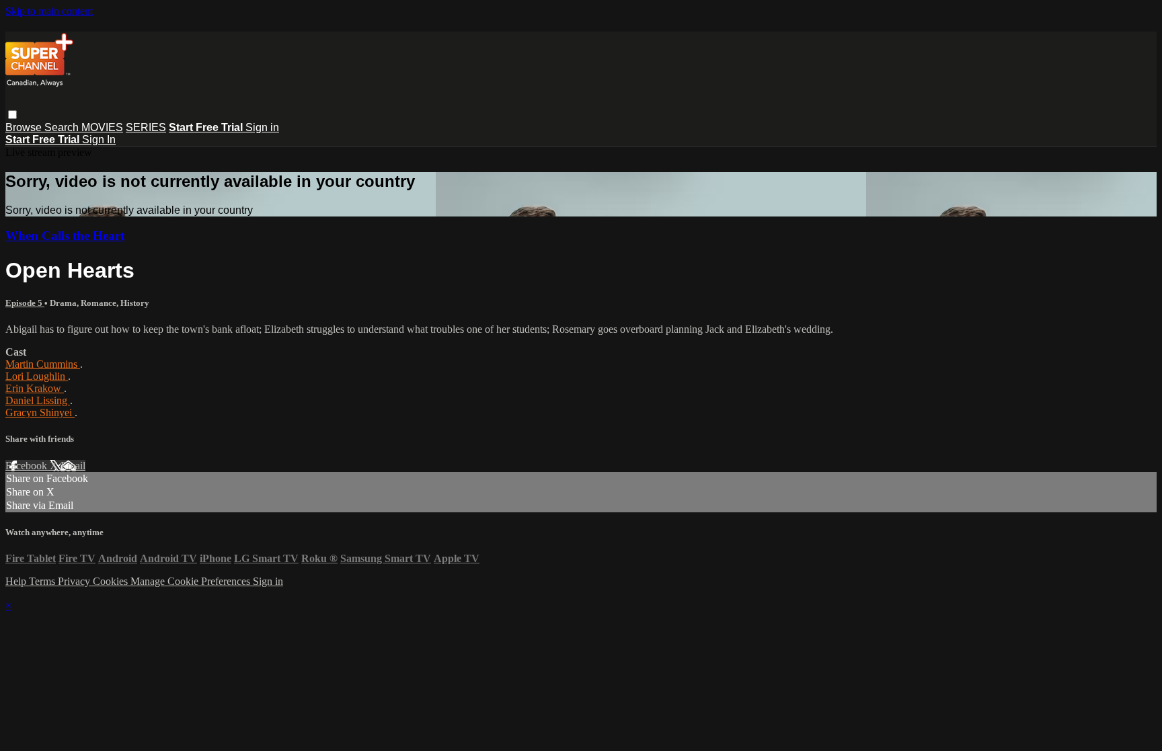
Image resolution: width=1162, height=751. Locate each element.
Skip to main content (49, 11)
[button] (12, 114)
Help (17, 581)
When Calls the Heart (64, 236)
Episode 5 (24, 303)
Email (73, 465)
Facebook (27, 465)
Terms (43, 581)
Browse (24, 127)
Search (62, 127)
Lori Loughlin (36, 376)
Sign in (262, 127)
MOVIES (102, 127)
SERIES (146, 127)
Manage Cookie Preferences (191, 581)
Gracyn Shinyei (40, 412)
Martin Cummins (42, 364)
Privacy (75, 581)
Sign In (99, 139)
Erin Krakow (34, 388)
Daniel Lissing (37, 400)
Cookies (111, 581)
